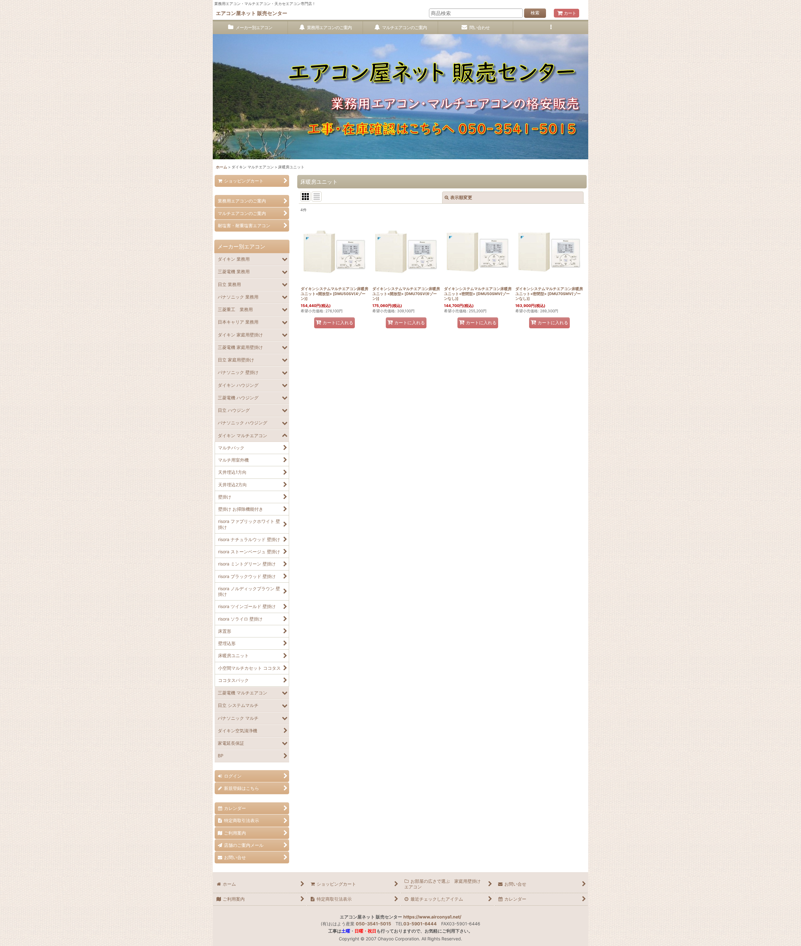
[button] (550, 27)
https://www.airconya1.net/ (432, 916)
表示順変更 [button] (461, 197)
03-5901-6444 (420, 923)
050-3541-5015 (373, 923)
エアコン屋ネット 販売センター (251, 13)
